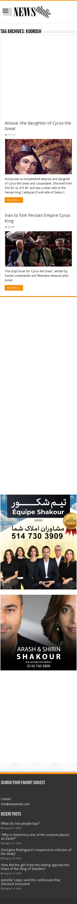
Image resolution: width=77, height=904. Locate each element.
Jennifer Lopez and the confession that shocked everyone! (30, 882)
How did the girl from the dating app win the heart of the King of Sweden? (35, 867)
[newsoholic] (26, 11)
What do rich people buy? (20, 824)
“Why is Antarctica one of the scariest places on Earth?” (35, 837)
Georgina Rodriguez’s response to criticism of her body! (36, 852)
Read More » (14, 200)
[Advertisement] (38, 80)
